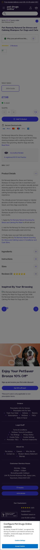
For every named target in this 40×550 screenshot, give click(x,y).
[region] (20, 535)
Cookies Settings (20, 540)
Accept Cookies (20, 546)
